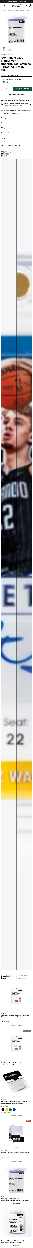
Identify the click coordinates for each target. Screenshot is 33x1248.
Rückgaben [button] (4, 128)
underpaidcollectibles (7, 54)
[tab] (30, 104)
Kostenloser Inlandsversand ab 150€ (16, 1)
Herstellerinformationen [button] (8, 133)
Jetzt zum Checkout (16, 94)
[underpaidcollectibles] (16, 5)
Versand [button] (3, 123)
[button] (5, 6)
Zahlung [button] (3, 118)
